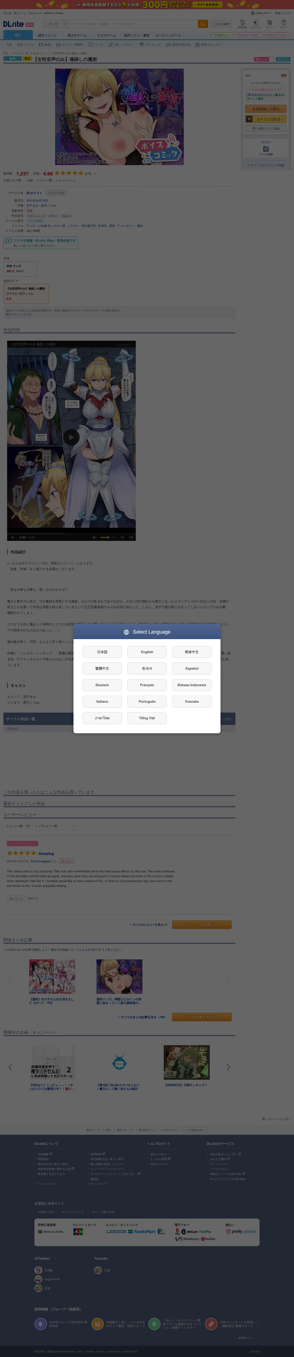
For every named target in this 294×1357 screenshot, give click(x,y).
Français (147, 685)
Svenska (192, 701)
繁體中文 (102, 668)
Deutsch (102, 685)
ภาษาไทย (102, 718)
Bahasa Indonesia (192, 685)
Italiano (102, 701)
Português (147, 701)
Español (191, 668)
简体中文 (192, 652)
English (147, 652)
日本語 (102, 652)
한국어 (147, 668)
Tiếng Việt (147, 718)
